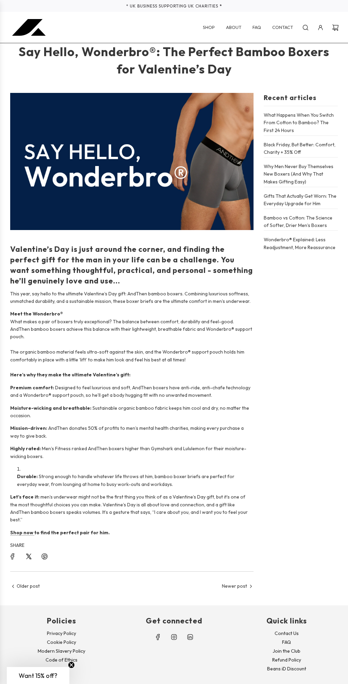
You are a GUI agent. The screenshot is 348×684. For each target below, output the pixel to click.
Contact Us (287, 633)
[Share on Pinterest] (44, 556)
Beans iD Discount (286, 669)
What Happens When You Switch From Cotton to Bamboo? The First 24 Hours (299, 122)
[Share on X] (28, 556)
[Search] (305, 27)
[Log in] (320, 27)
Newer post (234, 586)
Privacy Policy (61, 633)
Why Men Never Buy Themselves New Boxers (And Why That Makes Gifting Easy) (298, 174)
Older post (28, 586)
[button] (38, 675)
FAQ (286, 642)
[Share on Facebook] (12, 556)
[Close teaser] (71, 665)
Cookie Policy (61, 642)
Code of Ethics (61, 660)
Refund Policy (286, 660)
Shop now (22, 533)
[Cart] (335, 27)
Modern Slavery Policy (61, 651)
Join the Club (286, 651)
